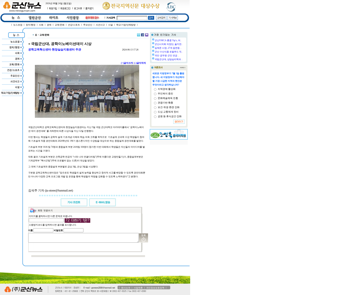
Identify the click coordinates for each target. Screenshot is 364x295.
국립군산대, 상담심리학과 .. (169, 59)
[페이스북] (142, 34)
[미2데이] (146, 34)
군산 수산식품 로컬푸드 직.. (169, 51)
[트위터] (138, 34)
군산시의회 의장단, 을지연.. (169, 44)
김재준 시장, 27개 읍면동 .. (168, 48)
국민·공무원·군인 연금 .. (167, 55)
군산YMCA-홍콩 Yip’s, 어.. (168, 40)
